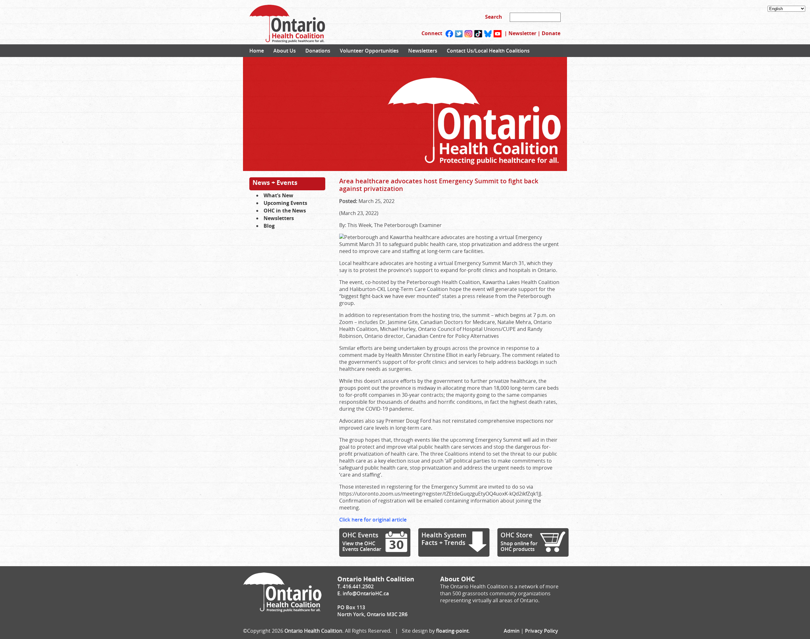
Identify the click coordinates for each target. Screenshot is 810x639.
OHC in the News (285, 210)
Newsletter (522, 33)
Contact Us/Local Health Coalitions (488, 50)
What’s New (278, 195)
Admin (512, 630)
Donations (317, 50)
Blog (269, 225)
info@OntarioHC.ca (366, 593)
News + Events (274, 182)
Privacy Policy (541, 630)
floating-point (452, 630)
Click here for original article (373, 519)
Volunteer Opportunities (369, 50)
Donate (551, 33)
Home (256, 50)
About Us (284, 50)
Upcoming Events (285, 202)
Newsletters (422, 50)
